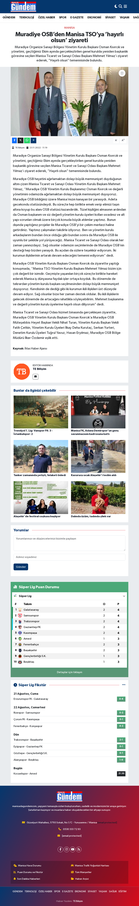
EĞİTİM (122, 891)
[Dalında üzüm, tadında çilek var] (98, 497)
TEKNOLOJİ (26, 17)
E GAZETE (77, 17)
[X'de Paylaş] (20, 140)
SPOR (62, 17)
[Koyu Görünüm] (116, 6)
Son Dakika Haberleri (28, 879)
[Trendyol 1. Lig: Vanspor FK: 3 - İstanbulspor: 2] (41, 412)
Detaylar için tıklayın (69, 672)
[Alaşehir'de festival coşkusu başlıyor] (41, 497)
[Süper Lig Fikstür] (123, 685)
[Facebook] (60, 849)
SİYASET (110, 17)
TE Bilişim (20, 148)
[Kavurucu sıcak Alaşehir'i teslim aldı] (98, 456)
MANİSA (69, 27)
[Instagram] (66, 849)
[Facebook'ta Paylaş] (14, 140)
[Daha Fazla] (33, 140)
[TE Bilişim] (22, 371)
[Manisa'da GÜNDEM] (23, 7)
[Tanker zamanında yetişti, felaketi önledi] (41, 456)
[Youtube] (72, 849)
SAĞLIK (113, 891)
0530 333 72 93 (72, 829)
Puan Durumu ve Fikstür (30, 872)
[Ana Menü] (125, 6)
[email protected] (107, 822)
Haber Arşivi (82, 879)
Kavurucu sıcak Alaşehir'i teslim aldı (93, 475)
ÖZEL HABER (46, 17)
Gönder (21, 567)
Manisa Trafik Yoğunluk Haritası (92, 865)
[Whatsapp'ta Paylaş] (27, 140)
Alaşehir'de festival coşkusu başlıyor (37, 516)
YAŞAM (124, 17)
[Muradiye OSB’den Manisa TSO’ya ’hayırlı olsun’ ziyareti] (69, 101)
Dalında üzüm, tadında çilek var (91, 516)
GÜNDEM (9, 17)
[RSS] (79, 849)
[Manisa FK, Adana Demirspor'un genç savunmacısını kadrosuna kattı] (98, 412)
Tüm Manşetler (83, 872)
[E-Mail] (35, 377)
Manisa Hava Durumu (29, 865)
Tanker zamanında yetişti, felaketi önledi (40, 475)
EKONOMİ (94, 17)
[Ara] (120, 6)
